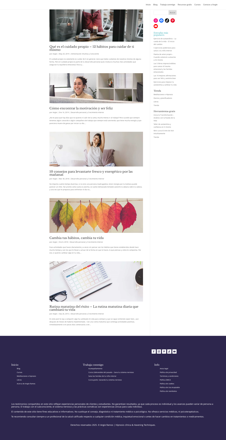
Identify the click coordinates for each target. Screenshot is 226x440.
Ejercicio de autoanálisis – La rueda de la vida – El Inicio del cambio (165, 41)
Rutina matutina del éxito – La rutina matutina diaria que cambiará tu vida (93, 308)
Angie (55, 54)
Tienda (156, 105)
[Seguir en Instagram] (159, 351)
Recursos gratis (185, 5)
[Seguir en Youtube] (174, 351)
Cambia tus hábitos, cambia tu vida (76, 238)
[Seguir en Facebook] (154, 351)
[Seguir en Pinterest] (164, 351)
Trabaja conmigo (167, 5)
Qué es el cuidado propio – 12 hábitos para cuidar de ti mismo (91, 48)
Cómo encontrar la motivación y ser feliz (81, 108)
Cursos (197, 5)
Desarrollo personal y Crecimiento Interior (87, 112)
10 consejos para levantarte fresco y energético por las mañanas (91, 173)
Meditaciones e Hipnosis (163, 94)
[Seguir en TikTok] (169, 351)
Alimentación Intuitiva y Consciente (85, 54)
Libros (156, 102)
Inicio (148, 5)
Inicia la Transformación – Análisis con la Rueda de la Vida (164, 118)
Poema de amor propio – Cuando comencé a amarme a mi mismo (165, 57)
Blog (155, 5)
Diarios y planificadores (163, 98)
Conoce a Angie (210, 5)
